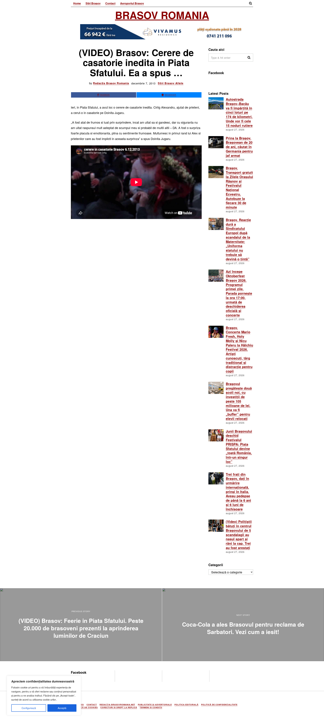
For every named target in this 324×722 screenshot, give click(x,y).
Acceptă (62, 708)
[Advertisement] (136, 246)
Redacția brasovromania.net (117, 704)
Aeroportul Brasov (132, 3)
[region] (44, 695)
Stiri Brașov (93, 3)
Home (77, 3)
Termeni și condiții (151, 707)
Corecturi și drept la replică (118, 707)
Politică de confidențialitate (219, 704)
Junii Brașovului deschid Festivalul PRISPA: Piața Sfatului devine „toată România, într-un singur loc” (239, 446)
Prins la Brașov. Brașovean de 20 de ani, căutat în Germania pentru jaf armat (239, 147)
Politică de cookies (86, 707)
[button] (249, 58)
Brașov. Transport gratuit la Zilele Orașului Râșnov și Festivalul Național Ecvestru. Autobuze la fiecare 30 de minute (239, 188)
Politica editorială (186, 704)
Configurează (29, 708)
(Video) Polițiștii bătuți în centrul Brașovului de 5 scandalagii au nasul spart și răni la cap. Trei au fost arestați (239, 534)
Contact (110, 3)
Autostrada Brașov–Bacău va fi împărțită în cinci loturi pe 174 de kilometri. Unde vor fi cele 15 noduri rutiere (239, 112)
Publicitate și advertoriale (155, 704)
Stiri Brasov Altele (170, 83)
